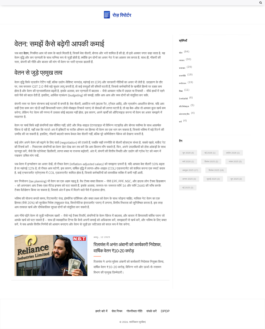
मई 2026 (210, 153)
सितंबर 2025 (216, 170)
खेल (184, 53)
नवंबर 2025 (235, 161)
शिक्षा (184, 91)
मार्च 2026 (188, 161)
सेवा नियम (117, 311)
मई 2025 (187, 187)
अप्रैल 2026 (233, 153)
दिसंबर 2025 (211, 161)
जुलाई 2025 (213, 179)
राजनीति (186, 76)
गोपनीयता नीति (134, 311)
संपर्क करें (151, 311)
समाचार (185, 68)
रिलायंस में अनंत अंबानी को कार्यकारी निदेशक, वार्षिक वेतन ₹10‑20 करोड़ (127, 247)
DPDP (165, 311)
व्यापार (185, 60)
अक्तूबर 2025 (190, 170)
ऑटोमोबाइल (186, 106)
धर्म (183, 122)
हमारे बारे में (101, 311)
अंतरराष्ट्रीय (187, 114)
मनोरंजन (186, 83)
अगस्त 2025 (189, 179)
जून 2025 (236, 179)
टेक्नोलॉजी (186, 99)
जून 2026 (188, 153)
